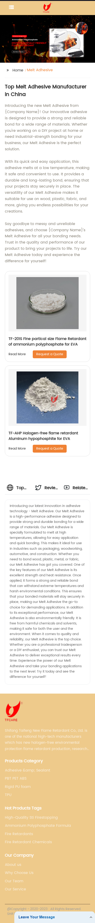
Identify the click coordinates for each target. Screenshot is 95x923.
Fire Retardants (19, 834)
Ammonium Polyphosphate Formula (38, 825)
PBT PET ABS (16, 778)
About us (13, 865)
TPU (8, 795)
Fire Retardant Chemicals (28, 842)
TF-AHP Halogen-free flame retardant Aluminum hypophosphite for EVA (43, 436)
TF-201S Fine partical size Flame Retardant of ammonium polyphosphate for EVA (47, 341)
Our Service (15, 889)
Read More (17, 354)
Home (17, 70)
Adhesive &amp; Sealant (27, 770)
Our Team (14, 881)
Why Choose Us (19, 873)
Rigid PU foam (18, 787)
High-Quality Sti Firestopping (31, 817)
